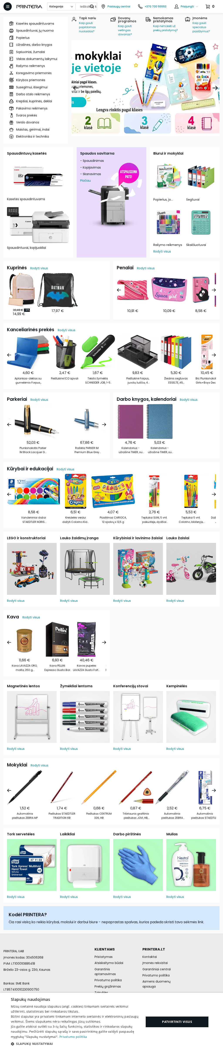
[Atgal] (75, 88)
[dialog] (111, 1022)
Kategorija (56, 6)
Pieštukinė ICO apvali (64, 378)
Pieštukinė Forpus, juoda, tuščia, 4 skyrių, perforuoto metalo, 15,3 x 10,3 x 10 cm (137, 381)
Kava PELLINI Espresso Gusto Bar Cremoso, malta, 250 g (57, 668)
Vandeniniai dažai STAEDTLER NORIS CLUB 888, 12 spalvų (34, 520)
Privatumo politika (108, 980)
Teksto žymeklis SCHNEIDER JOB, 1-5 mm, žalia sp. (97, 381)
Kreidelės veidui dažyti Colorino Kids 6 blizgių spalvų (75, 520)
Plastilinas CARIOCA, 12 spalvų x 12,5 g (113, 520)
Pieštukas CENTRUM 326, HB (99, 816)
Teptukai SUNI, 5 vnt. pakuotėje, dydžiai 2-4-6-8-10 (154, 520)
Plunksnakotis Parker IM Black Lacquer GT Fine (33, 450)
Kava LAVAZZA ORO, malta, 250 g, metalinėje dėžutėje (24, 668)
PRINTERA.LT (153, 949)
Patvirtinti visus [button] (177, 1022)
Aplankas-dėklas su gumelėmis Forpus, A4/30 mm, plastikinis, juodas (28, 381)
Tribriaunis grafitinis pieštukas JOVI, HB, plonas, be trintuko (136, 816)
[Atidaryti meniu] (7, 6)
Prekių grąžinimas (108, 986)
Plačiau (85, 180)
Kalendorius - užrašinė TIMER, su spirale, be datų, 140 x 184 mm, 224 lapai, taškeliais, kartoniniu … (130, 450)
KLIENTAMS (105, 949)
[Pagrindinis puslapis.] (29, 6)
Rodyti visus (162, 251)
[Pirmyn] (215, 88)
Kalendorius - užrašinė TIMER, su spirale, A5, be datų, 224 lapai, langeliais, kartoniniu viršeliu (159, 450)
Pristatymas (104, 957)
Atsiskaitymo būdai (109, 963)
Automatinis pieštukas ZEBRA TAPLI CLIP (172, 816)
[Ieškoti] (92, 6)
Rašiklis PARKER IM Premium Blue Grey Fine (86, 450)
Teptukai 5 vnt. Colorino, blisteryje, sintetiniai (191, 520)
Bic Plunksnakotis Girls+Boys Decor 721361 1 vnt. (207, 381)
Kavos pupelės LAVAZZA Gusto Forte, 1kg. (86, 668)
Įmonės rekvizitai (155, 963)
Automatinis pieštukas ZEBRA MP (25, 816)
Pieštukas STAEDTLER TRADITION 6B (62, 816)
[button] (75, 1044)
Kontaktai (149, 957)
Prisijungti (187, 6)
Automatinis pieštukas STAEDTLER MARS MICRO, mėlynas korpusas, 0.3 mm (204, 816)
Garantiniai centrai (156, 969)
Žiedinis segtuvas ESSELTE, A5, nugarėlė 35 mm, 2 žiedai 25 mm (176, 381)
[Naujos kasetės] (145, 88)
